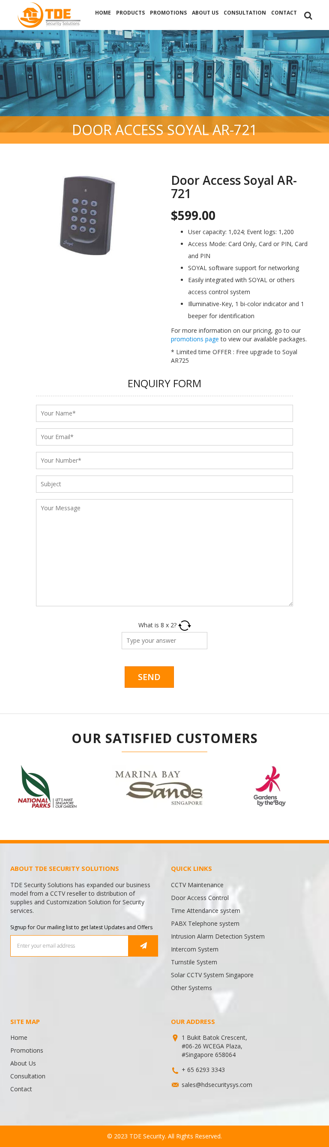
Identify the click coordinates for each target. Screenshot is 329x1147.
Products (130, 12)
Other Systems (191, 988)
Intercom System (194, 949)
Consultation (245, 12)
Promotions (168, 12)
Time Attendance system (205, 910)
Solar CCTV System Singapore (212, 975)
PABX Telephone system (205, 923)
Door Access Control (200, 898)
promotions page (195, 339)
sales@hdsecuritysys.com (217, 1085)
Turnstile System (194, 962)
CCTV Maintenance (197, 885)
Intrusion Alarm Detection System (218, 936)
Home (103, 12)
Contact (284, 12)
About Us (205, 12)
